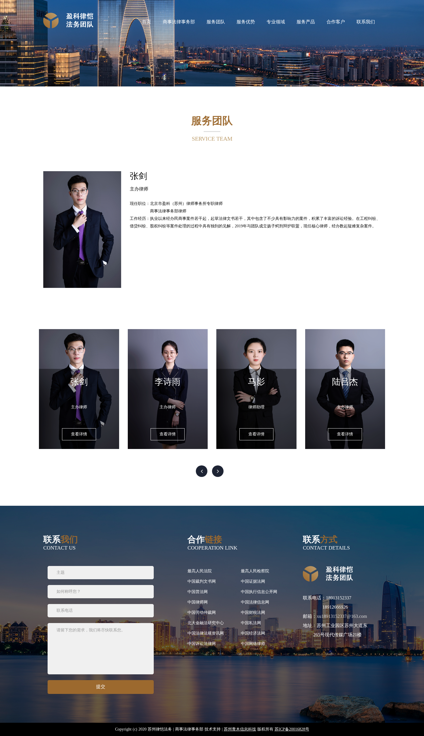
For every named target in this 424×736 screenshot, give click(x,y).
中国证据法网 (253, 581)
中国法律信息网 (255, 602)
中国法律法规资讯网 (205, 633)
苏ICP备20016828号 (292, 729)
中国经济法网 (253, 633)
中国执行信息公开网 (259, 592)
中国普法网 (197, 592)
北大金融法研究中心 (205, 623)
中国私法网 (251, 623)
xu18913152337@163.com (342, 616)
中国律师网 (197, 602)
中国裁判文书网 (201, 581)
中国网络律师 (253, 643)
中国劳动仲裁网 (201, 612)
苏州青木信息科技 (240, 729)
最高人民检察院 (255, 571)
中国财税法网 (253, 612)
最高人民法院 (199, 571)
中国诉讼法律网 (201, 643)
